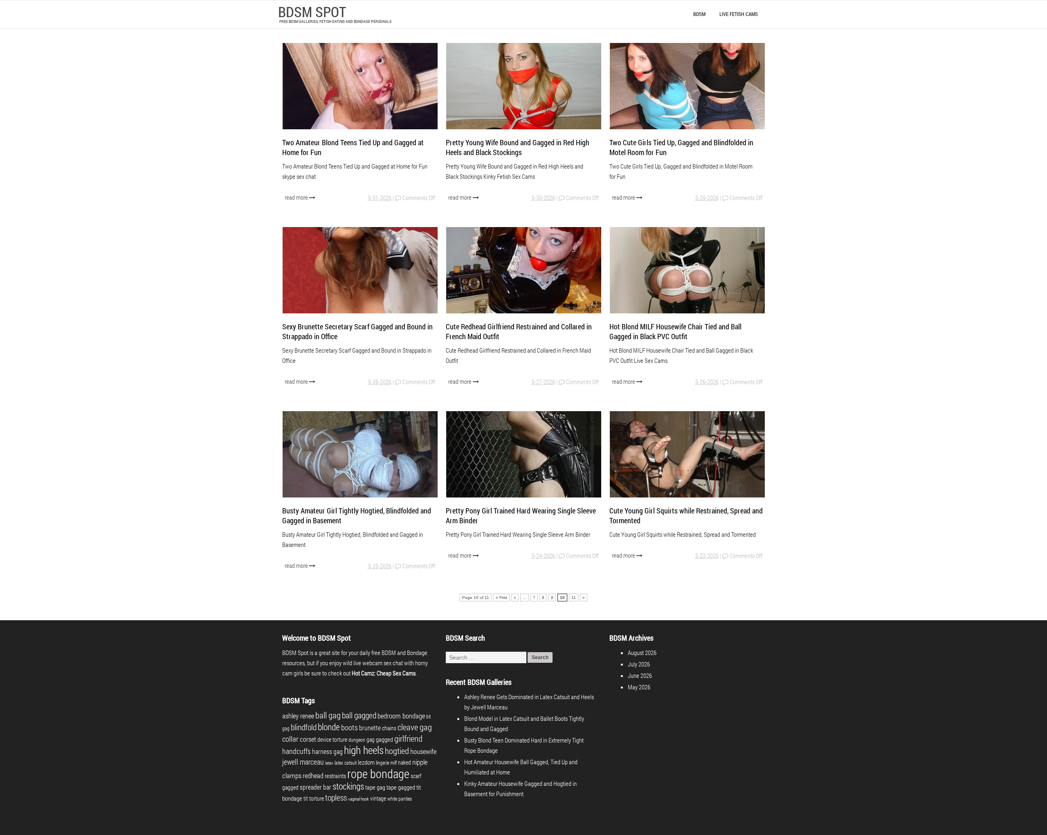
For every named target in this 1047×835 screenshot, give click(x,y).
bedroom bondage (401, 715)
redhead (313, 775)
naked (404, 762)
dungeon (356, 739)
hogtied (397, 750)
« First (501, 597)
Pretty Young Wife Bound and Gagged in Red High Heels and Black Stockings (517, 147)
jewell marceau (303, 762)
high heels (364, 750)
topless (336, 797)
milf (393, 762)
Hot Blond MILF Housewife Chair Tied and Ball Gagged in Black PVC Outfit (675, 331)
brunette (370, 727)
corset (308, 739)
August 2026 (642, 652)
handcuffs (296, 751)
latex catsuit (346, 762)
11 (573, 597)
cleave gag (415, 727)
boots (349, 727)
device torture (332, 739)
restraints (335, 776)
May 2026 (639, 687)
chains (389, 728)
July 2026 (639, 664)
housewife (423, 751)
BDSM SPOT (312, 11)
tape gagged (400, 787)
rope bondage (378, 773)
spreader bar (315, 787)
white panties (399, 798)
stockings (348, 786)
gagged (384, 739)
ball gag (328, 715)
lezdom (366, 762)
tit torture (313, 798)
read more (297, 197)
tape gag (375, 787)
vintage (378, 798)
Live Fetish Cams (738, 14)
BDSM (699, 14)
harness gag (327, 751)
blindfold (304, 727)
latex (329, 763)
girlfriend (408, 738)
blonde (329, 727)
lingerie (382, 762)
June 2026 (640, 675)
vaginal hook (358, 799)
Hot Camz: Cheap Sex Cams (384, 673)
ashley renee (298, 715)
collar (290, 739)
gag (370, 739)
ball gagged (359, 715)
